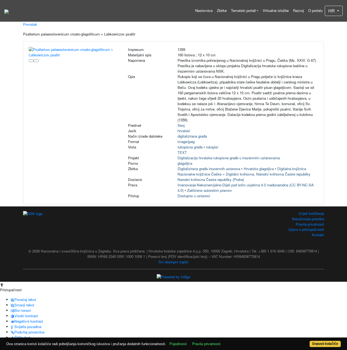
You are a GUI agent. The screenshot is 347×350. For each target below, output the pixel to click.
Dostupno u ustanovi (194, 195)
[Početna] (6, 10)
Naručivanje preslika (308, 218)
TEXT (182, 152)
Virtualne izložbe (276, 10)
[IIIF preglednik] (31, 60)
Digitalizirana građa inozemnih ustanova (209, 168)
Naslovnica (204, 10)
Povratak (30, 24)
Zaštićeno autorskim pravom (209, 190)
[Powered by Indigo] (173, 276)
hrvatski (184, 130)
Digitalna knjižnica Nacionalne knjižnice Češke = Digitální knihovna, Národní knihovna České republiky (244, 171)
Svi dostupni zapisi (173, 261)
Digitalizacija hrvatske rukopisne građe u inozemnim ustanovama (229, 157)
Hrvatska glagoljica (259, 168)
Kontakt (318, 234)
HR (332, 11)
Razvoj (298, 10)
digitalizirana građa (192, 136)
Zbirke (222, 10)
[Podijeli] (36, 60)
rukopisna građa (190, 147)
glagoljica (185, 163)
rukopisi (212, 147)
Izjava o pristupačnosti (306, 229)
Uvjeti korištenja (311, 213)
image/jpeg (186, 141)
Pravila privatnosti (310, 224)
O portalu (315, 10)
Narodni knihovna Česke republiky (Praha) (211, 179)
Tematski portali (243, 10)
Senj (181, 125)
